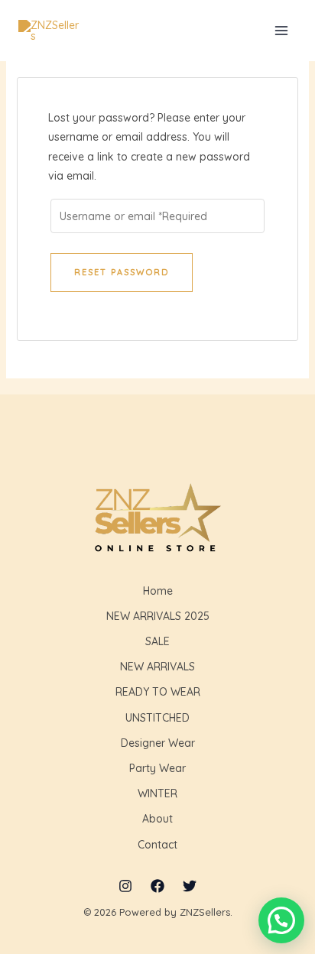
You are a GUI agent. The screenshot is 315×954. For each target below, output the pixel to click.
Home (158, 591)
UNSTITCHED (157, 718)
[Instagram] (125, 886)
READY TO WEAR (157, 692)
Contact (157, 845)
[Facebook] (157, 886)
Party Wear (157, 768)
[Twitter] (189, 886)
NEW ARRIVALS (157, 666)
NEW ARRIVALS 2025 (157, 616)
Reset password (121, 272)
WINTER (157, 793)
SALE (157, 641)
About (157, 819)
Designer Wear (158, 743)
